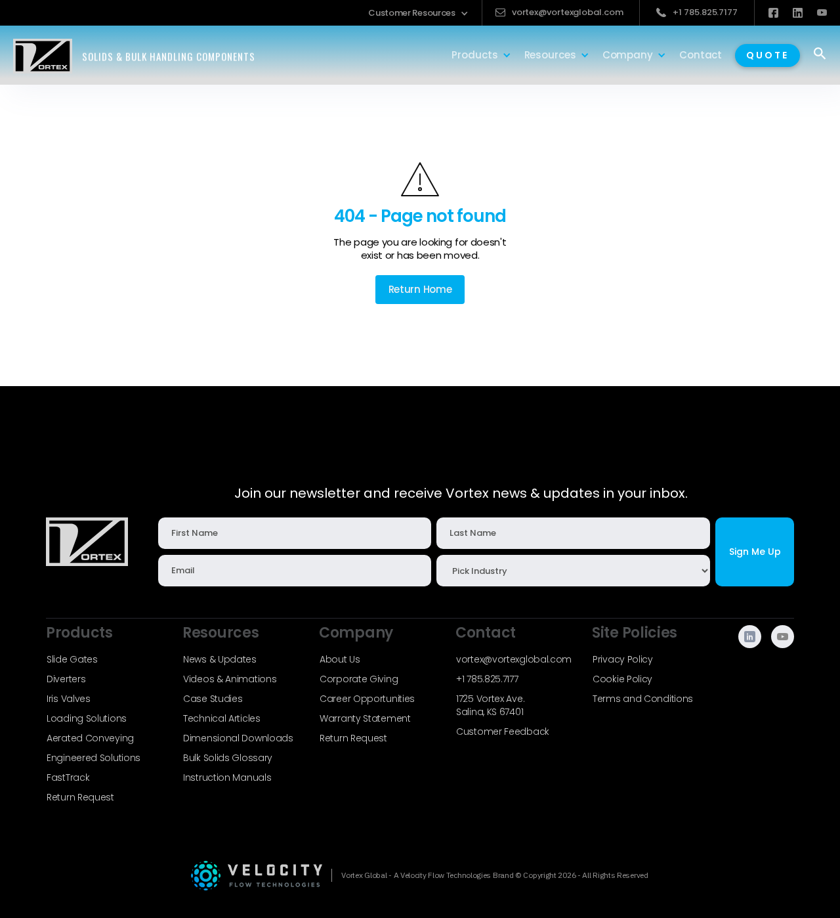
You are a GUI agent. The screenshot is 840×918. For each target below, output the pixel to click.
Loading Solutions (87, 718)
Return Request (80, 797)
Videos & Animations (229, 679)
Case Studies (212, 698)
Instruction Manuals (227, 777)
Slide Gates (72, 659)
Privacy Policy (623, 659)
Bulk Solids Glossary (227, 757)
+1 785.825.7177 (487, 679)
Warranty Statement (365, 718)
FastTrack (68, 777)
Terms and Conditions (643, 698)
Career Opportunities (367, 698)
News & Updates (220, 659)
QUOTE (767, 55)
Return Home (420, 289)
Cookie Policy (622, 679)
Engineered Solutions (93, 757)
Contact (700, 55)
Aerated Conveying (90, 738)
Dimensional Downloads (238, 738)
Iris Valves (69, 698)
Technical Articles (222, 718)
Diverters (66, 679)
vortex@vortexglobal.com (514, 659)
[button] (418, 13)
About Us (340, 659)
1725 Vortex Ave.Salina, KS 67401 (490, 705)
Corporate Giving (359, 679)
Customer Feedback (502, 731)
